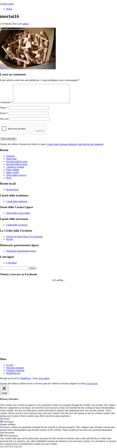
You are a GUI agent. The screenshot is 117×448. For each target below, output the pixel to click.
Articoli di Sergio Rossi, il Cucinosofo (24, 236)
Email (3, 113)
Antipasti (10, 156)
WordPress (25, 378)
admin (25, 23)
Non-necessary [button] (7, 432)
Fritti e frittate (12, 169)
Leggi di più (92, 383)
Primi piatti (11, 158)
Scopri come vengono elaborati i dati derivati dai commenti (75, 144)
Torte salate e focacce (16, 175)
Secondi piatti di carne (16, 161)
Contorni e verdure (15, 167)
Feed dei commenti (15, 370)
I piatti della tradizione (16, 201)
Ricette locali (12, 189)
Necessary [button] (5, 418)
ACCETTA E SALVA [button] (11, 446)
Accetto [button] (81, 383)
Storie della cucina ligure (18, 213)
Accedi (9, 365)
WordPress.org (13, 373)
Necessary (9, 421)
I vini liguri (11, 262)
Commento (6, 102)
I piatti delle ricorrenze (17, 225)
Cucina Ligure (7, 3)
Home (9, 9)
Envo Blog (44, 378)
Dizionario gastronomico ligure (21, 251)
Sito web (4, 119)
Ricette (9, 239)
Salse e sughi (12, 172)
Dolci (8, 178)
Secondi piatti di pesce (17, 164)
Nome (4, 107)
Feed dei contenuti (15, 367)
